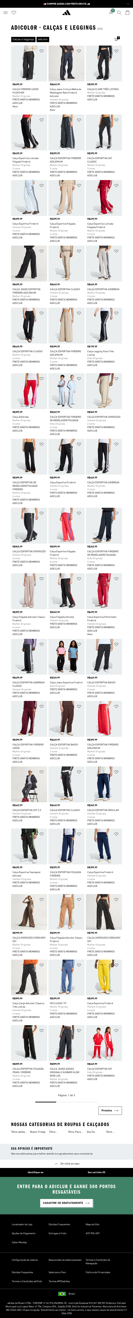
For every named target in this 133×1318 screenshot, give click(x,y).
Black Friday (37, 1132)
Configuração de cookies (25, 1260)
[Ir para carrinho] (127, 12)
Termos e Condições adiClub (27, 1281)
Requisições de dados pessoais (65, 1260)
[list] (61, 39)
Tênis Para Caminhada (75, 1132)
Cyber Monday (19, 1242)
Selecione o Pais (57, 1272)
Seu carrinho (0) (96, 1172)
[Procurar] (119, 12)
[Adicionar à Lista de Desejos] (41, 51)
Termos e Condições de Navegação (98, 1262)
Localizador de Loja (22, 1224)
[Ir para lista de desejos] (14, 12)
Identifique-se (35, 1172)
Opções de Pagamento (23, 1233)
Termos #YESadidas (59, 1281)
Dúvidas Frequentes (59, 1224)
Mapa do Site (92, 1224)
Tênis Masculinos (113, 1132)
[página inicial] (66, 14)
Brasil (72, 1294)
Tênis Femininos (55, 1132)
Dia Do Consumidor (94, 1132)
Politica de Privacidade (98, 1272)
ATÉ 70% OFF (93, 1233)
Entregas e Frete (57, 1233)
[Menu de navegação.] (5, 12)
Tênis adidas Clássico (18, 1132)
